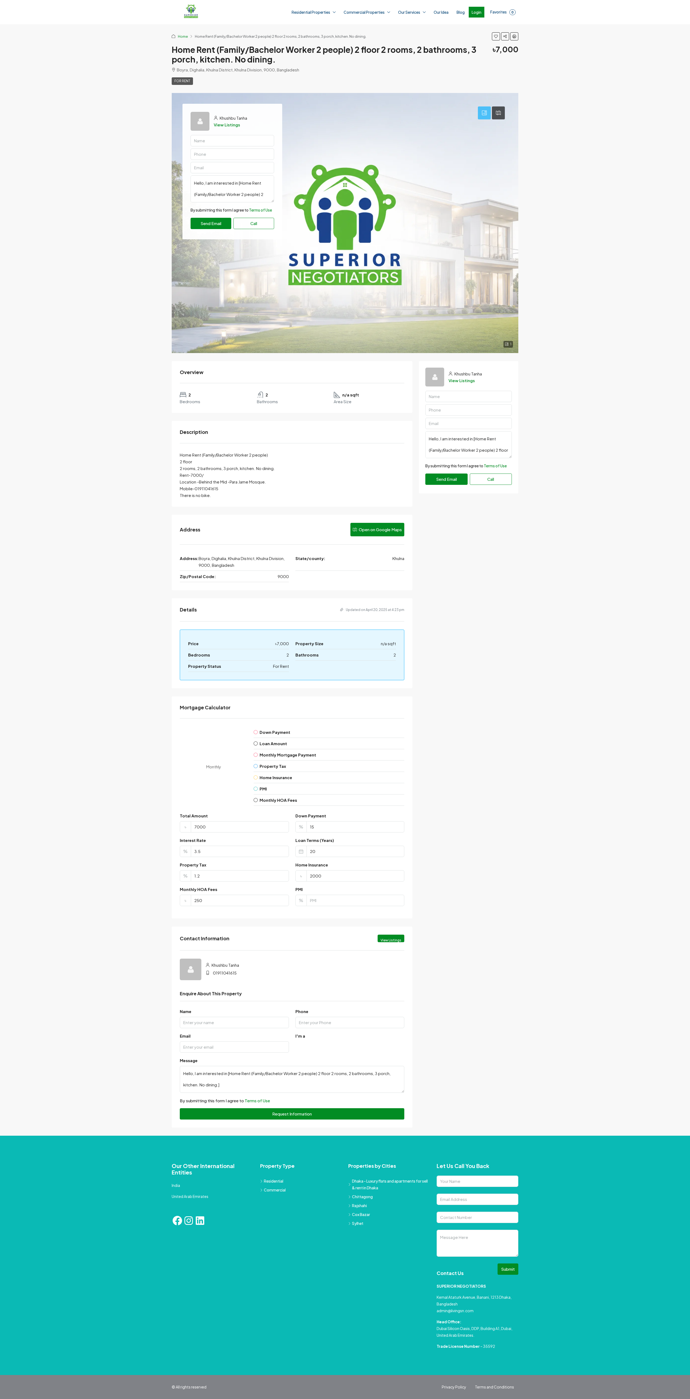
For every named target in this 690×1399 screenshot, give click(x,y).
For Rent (182, 81)
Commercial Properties (364, 12)
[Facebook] (177, 1220)
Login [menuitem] (476, 12)
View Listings (227, 124)
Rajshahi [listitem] (359, 1205)
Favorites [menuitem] (502, 11)
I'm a (300, 1035)
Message (189, 1060)
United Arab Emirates (190, 1196)
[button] (496, 36)
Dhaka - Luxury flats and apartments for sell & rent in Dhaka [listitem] (390, 1184)
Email (185, 1035)
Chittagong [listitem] (362, 1196)
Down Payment (310, 815)
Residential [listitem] (273, 1181)
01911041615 (225, 972)
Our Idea (441, 12)
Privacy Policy (454, 1386)
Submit (508, 1269)
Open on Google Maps (380, 529)
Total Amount (194, 815)
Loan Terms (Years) (314, 840)
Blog (461, 12)
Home (183, 36)
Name (185, 1011)
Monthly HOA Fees (198, 889)
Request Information (292, 1113)
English (74, 1393)
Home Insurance (311, 864)
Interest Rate (193, 840)
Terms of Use (260, 223)
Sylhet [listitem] (357, 1223)
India (176, 1185)
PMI (299, 889)
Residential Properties (311, 12)
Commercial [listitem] (275, 1189)
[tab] (484, 112)
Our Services (409, 12)
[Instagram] (188, 1220)
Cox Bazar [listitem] (361, 1214)
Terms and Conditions (494, 1386)
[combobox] (232, 210)
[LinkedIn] (200, 1220)
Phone (301, 1011)
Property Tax (193, 864)
